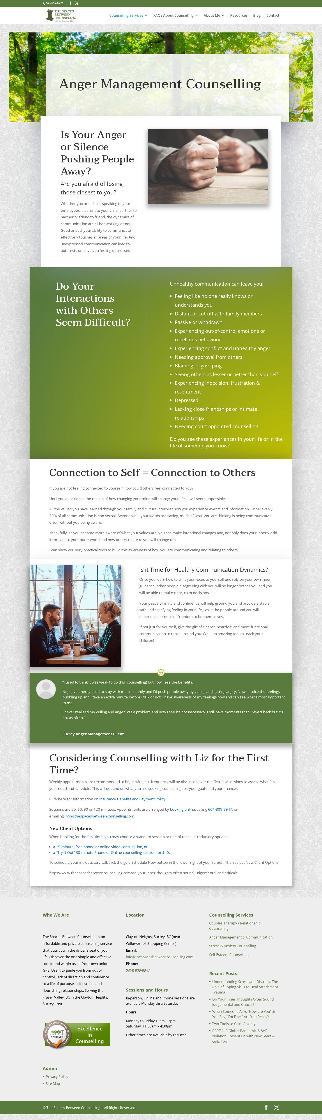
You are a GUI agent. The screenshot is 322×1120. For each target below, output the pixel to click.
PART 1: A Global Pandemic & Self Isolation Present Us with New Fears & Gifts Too (243, 1036)
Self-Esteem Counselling (229, 954)
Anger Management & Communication (241, 937)
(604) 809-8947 (138, 970)
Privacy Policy (57, 1076)
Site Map (53, 1083)
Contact (272, 16)
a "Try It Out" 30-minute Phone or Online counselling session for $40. (111, 852)
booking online (182, 809)
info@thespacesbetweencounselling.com (99, 816)
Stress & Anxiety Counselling (232, 946)
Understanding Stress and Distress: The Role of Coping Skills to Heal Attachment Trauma (245, 987)
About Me (212, 16)
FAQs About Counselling (173, 16)
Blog (257, 16)
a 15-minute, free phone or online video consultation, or (100, 846)
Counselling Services (126, 16)
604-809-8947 (220, 809)
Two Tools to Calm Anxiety (233, 1023)
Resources (239, 16)
